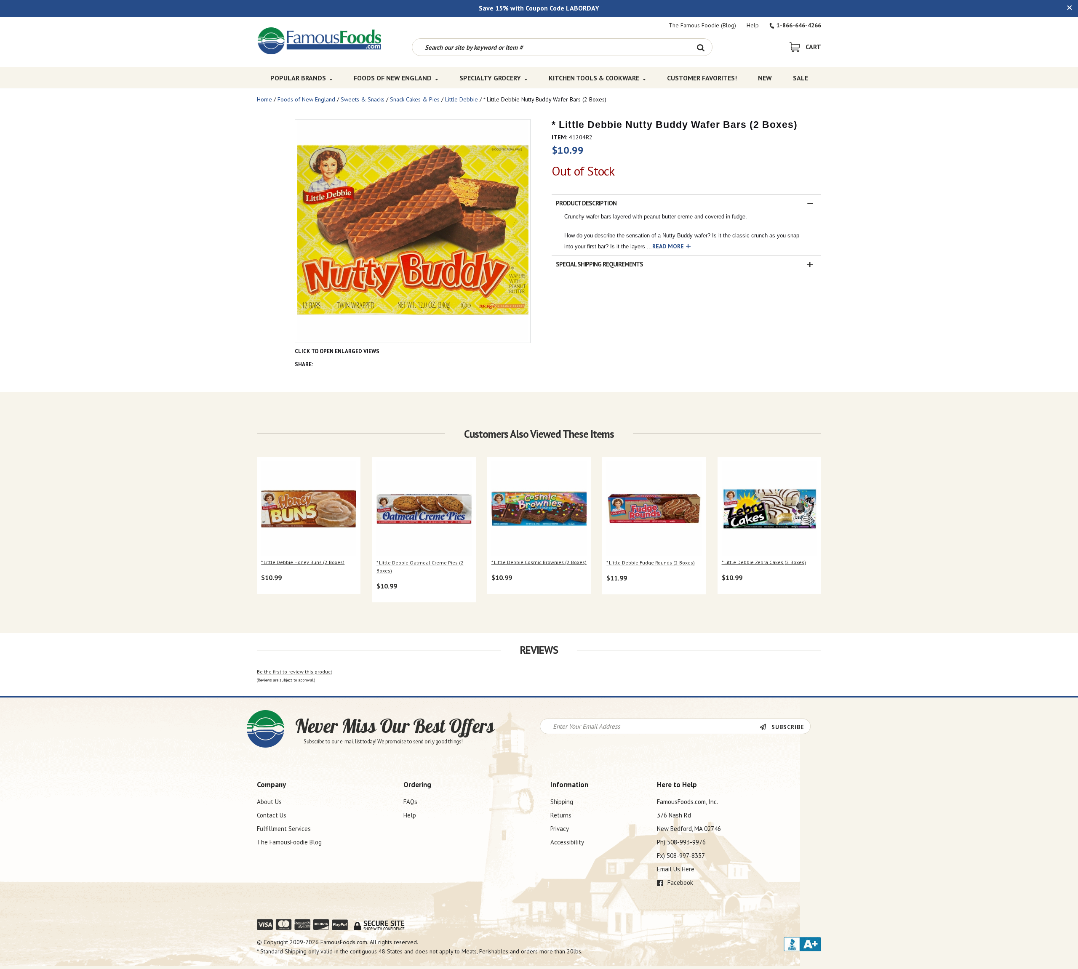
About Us (269, 802)
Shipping (561, 802)
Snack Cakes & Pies (415, 99)
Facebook (679, 882)
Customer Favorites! (702, 78)
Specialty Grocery (490, 78)
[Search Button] (700, 47)
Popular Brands (298, 78)
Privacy (559, 829)
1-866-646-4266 (798, 25)
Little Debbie (461, 99)
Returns (560, 815)
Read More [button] (668, 246)
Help (753, 25)
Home (264, 99)
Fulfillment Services (284, 829)
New (765, 78)
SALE (800, 78)
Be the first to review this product (294, 671)
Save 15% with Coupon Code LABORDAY (539, 8)
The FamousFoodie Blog (289, 842)
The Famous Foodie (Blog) (702, 25)
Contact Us (271, 815)
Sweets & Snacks (362, 99)
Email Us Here (675, 869)
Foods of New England (393, 78)
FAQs (410, 802)
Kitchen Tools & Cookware (594, 78)
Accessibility (567, 842)
